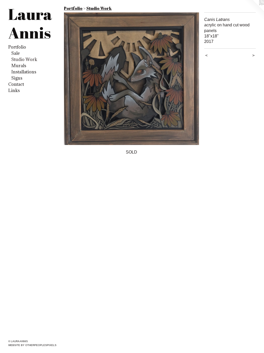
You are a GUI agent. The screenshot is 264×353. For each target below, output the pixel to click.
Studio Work (24, 59)
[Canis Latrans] (131, 78)
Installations (23, 72)
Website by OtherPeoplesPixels (32, 345)
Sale (15, 53)
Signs (16, 78)
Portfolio (17, 47)
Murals (18, 65)
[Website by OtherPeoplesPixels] (253, 10)
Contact (16, 84)
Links (14, 90)
